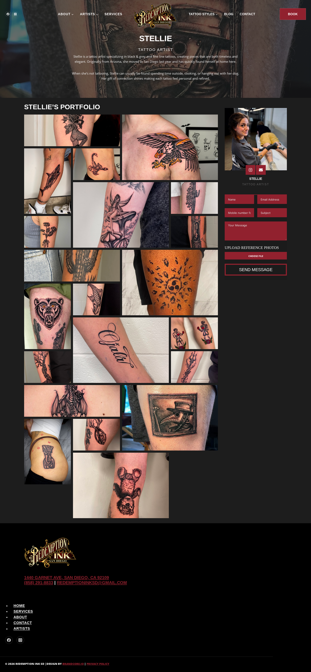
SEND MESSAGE (255, 269)
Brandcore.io (73, 664)
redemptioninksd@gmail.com (92, 582)
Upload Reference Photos (252, 248)
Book (293, 14)
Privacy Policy (98, 664)
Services (113, 14)
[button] (72, 130)
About (20, 617)
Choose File (255, 256)
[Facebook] (8, 14)
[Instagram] (15, 14)
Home (19, 606)
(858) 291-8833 (38, 582)
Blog (228, 14)
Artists (22, 629)
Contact (247, 14)
